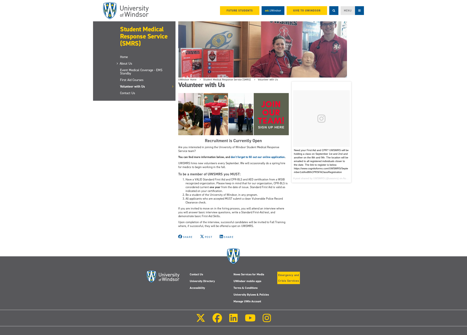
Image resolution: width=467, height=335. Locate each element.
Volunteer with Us (132, 86)
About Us (126, 63)
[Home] (126, 10)
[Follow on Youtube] (250, 320)
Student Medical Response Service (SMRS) (143, 36)
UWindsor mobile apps (247, 281)
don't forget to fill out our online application (258, 157)
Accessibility (197, 288)
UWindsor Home (187, 79)
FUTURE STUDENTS (240, 10)
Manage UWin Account (247, 301)
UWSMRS (319, 178)
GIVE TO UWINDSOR (307, 10)
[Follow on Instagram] (266, 320)
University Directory (202, 281)
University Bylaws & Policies (251, 295)
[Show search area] (333, 10)
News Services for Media (249, 274)
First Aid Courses (131, 80)
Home (124, 57)
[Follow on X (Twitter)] (201, 320)
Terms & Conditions (246, 288)
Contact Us (127, 93)
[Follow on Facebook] (217, 320)
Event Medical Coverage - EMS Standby (141, 72)
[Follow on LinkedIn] (233, 320)
